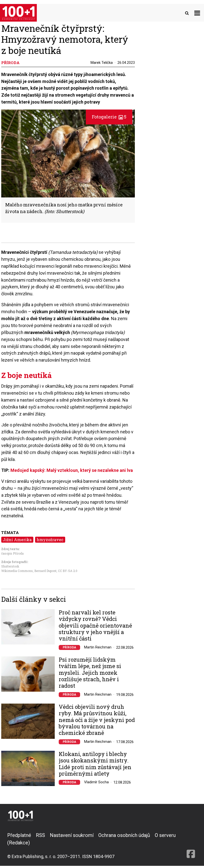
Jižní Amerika (17, 539)
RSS (40, 835)
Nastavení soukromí (72, 835)
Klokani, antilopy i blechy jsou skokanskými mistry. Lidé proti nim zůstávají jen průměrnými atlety (95, 764)
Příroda (69, 647)
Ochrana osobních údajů (124, 835)
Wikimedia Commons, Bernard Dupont (28, 571)
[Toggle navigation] (197, 12)
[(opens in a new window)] (191, 845)
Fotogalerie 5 (109, 117)
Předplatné (19, 835)
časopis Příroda (12, 553)
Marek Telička (102, 62)
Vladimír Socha (96, 782)
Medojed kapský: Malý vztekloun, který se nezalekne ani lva (71, 470)
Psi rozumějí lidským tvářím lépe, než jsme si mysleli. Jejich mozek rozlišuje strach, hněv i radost (90, 672)
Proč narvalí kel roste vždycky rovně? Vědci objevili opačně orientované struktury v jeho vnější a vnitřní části (95, 625)
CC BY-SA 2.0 (67, 571)
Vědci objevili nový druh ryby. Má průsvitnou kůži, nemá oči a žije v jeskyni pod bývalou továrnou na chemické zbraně (97, 720)
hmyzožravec (50, 539)
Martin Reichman (97, 647)
